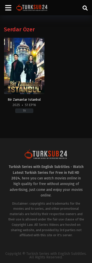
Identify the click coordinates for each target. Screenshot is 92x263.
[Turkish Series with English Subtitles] (32, 7)
